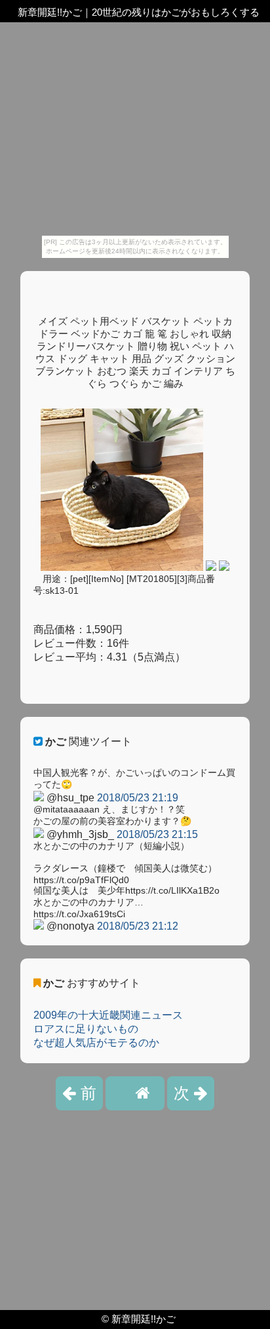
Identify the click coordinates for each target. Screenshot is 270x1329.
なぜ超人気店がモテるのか (96, 1042)
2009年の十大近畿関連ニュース (108, 1015)
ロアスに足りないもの (85, 1028)
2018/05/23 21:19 (137, 797)
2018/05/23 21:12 (137, 926)
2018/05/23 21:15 (157, 834)
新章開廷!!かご (143, 1318)
